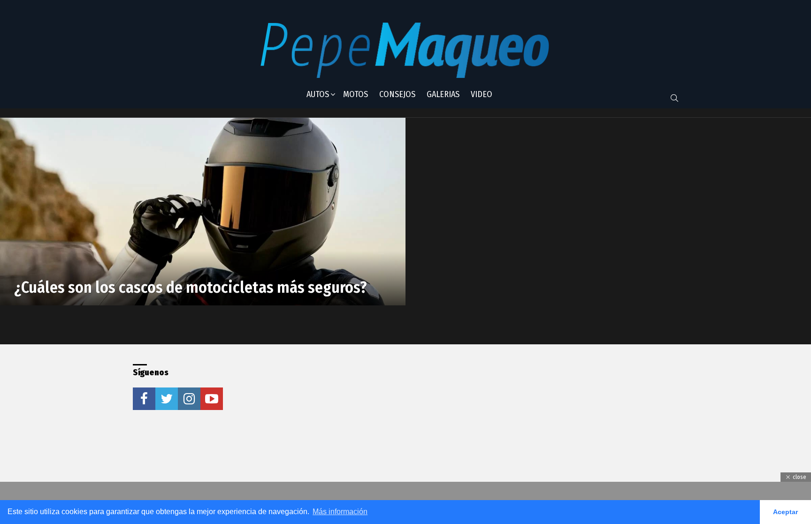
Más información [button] (340, 512)
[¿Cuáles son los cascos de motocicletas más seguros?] (203, 211)
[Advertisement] (388, 422)
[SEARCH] (674, 98)
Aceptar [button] (785, 512)
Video (481, 94)
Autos (317, 94)
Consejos (397, 94)
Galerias (443, 94)
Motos (355, 94)
